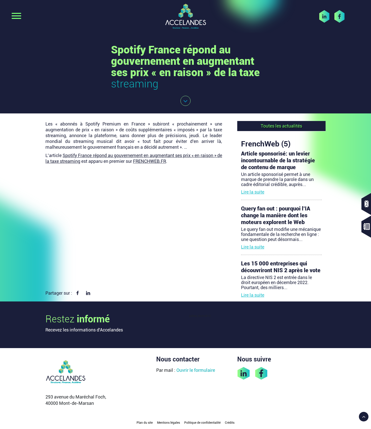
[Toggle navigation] (16, 16)
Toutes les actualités (281, 126)
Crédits (229, 422)
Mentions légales (168, 422)
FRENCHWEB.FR (149, 161)
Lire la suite (252, 192)
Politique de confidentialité (202, 422)
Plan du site (145, 422)
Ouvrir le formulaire (195, 370)
